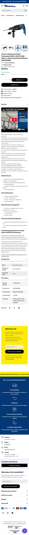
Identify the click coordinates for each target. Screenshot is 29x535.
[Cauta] (26, 10)
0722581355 (7, 444)
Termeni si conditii (10, 357)
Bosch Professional (10, 62)
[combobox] (14, 10)
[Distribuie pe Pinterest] (19, 308)
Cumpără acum (14, 85)
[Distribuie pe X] (14, 308)
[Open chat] (24, 530)
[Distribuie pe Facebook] (10, 308)
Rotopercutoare (20, 15)
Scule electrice (10, 15)
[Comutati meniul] (2, 6)
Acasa (2, 15)
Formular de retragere (14, 465)
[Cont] (24, 6)
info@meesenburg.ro (9, 449)
